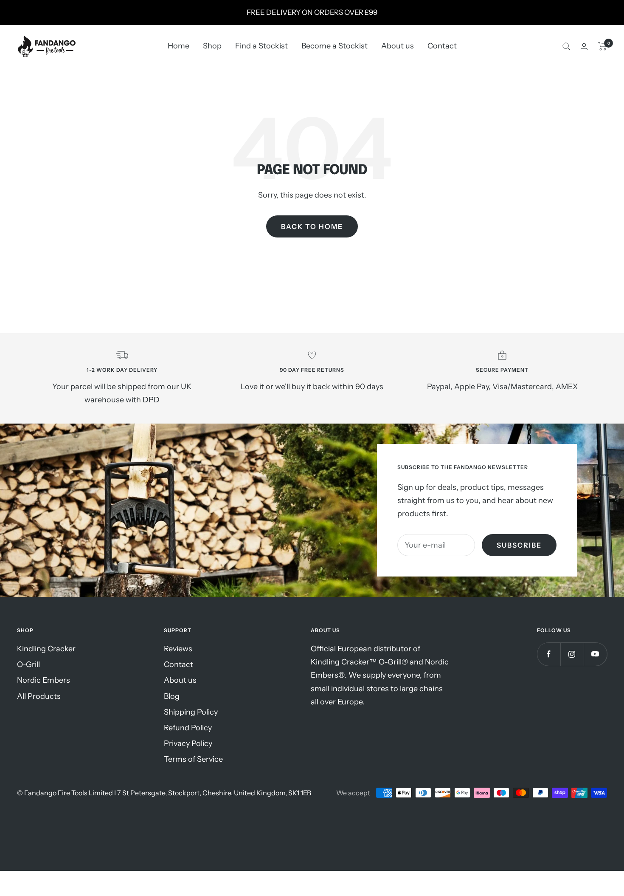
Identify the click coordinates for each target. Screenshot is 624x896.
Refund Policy (188, 727)
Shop (212, 46)
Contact (442, 46)
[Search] (566, 46)
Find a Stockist (261, 46)
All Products (39, 696)
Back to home (312, 226)
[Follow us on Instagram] (572, 654)
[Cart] (602, 46)
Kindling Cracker (46, 648)
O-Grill (28, 664)
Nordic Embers (43, 680)
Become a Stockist (334, 46)
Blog (172, 696)
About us (397, 46)
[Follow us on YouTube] (595, 654)
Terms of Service (193, 759)
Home (178, 46)
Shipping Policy (191, 712)
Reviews (178, 648)
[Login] (584, 46)
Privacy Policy (188, 743)
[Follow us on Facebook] (548, 654)
